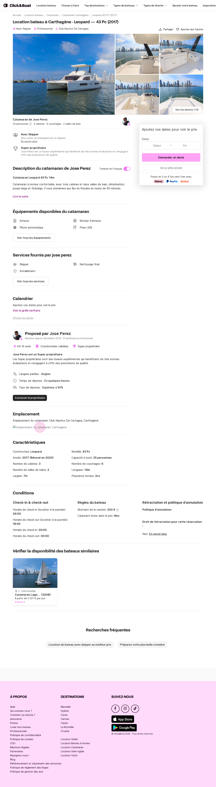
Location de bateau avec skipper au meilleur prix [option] (80, 644)
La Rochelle (67, 727)
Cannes (65, 718)
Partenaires (16, 751)
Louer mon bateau (20, 727)
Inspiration (209, 5)
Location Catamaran (72, 747)
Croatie (65, 731)
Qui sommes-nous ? (21, 710)
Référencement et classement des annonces (35, 763)
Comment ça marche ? (22, 714)
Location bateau (46, 5)
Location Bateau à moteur (75, 743)
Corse (64, 714)
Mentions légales (19, 747)
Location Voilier (69, 739)
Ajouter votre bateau (184, 5)
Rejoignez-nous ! (19, 755)
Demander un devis (171, 157)
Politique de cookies (21, 739)
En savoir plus (158, 534)
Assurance (16, 718)
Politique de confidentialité (25, 735)
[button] (166, 29)
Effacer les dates (23, 318)
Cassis (64, 723)
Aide (12, 706)
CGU (12, 743)
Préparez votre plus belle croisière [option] (142, 644)
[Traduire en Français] (127, 169)
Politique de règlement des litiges (29, 767)
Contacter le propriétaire (30, 397)
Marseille (66, 706)
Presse (14, 723)
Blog (12, 759)
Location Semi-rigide (72, 751)
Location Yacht (69, 755)
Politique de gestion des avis (26, 771)
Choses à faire (70, 5)
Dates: (145, 139)
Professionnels (18, 731)
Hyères (65, 710)
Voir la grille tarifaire (26, 310)
